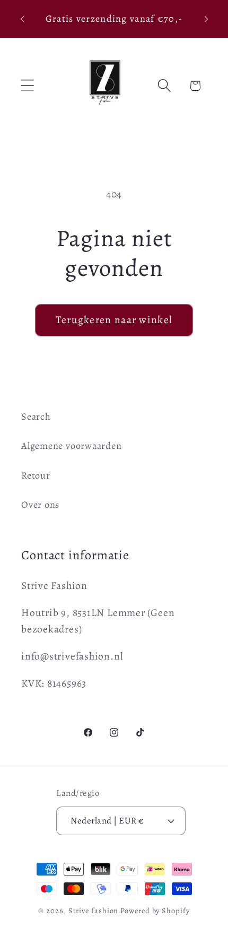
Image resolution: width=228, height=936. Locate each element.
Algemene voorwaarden (71, 445)
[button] (27, 86)
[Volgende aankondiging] (206, 19)
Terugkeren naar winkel (114, 320)
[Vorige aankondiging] (22, 19)
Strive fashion (93, 910)
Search (36, 416)
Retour (35, 475)
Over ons (40, 504)
